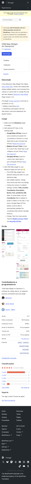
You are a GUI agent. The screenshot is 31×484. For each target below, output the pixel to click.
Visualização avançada (9, 358)
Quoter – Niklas (10, 309)
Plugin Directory (6, 8)
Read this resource (19, 143)
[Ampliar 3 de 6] (12, 254)
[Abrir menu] (28, 2)
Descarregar (7, 53)
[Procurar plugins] (20, 20)
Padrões (19, 420)
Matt (4, 444)
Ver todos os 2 (25, 338)
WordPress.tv (7, 435)
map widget (26, 349)
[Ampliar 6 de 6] (27, 274)
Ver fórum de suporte (8, 400)
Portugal (8, 458)
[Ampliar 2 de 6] (12, 245)
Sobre (4, 411)
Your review (5, 387)
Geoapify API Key (15, 221)
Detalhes (6, 60)
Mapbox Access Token (20, 219)
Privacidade (5, 420)
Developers (5, 432)
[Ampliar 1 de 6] (12, 231)
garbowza (7, 49)
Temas (18, 414)
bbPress (5, 447)
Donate (19, 432)
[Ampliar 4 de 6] (27, 231)
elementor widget (24, 346)
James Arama (9, 304)
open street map (24, 353)
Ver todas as (25, 387)
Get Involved (20, 426)
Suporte (5, 74)
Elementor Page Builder (20, 94)
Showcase (19, 411)
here (17, 106)
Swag (19, 435)
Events (18, 429)
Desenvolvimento (9, 69)
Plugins (18, 417)
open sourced (14, 101)
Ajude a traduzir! (19, 14)
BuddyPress (6, 450)
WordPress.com (7, 441)
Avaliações (7, 65)
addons (20, 342)
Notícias (4, 414)
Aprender (4, 426)
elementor (26, 342)
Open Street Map (7, 86)
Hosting (4, 417)
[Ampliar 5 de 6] (27, 266)
